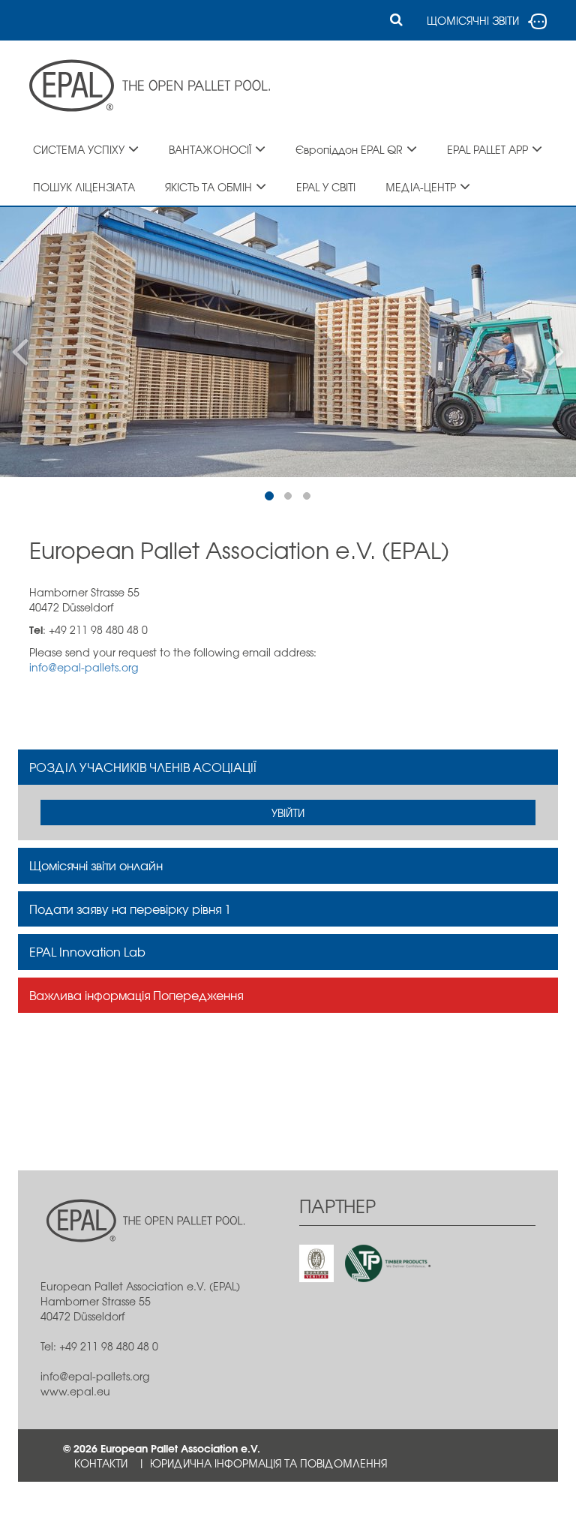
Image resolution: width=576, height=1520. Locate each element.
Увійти (288, 812)
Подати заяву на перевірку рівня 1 (130, 909)
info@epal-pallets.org (83, 666)
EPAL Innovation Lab (87, 951)
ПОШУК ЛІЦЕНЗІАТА (84, 186)
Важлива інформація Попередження (136, 995)
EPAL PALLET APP (487, 149)
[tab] (288, 767)
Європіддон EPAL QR (349, 149)
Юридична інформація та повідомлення (268, 1462)
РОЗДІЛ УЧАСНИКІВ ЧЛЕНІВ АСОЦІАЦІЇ (142, 767)
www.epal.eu (75, 1390)
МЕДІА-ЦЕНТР (421, 186)
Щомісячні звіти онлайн (96, 865)
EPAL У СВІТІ (326, 186)
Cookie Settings (242, 1500)
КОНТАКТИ (101, 1462)
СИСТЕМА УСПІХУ (78, 149)
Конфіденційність (125, 1500)
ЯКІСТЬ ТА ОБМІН (208, 186)
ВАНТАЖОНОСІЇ (210, 149)
